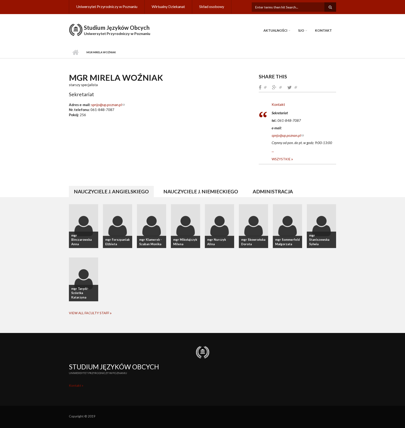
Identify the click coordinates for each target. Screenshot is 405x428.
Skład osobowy (211, 6)
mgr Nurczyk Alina (216, 242)
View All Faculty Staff (89, 313)
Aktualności (275, 30)
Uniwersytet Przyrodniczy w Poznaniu (106, 6)
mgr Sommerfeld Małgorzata (287, 242)
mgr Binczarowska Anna (81, 239)
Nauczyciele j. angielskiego (114, 191)
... (273, 150)
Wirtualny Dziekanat (168, 6)
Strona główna (75, 52)
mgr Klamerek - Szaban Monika (150, 242)
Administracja (273, 191)
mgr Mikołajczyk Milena (185, 242)
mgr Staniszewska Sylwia (319, 239)
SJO (301, 30)
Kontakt (323, 30)
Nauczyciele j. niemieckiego (200, 191)
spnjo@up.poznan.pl (108, 105)
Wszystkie (281, 159)
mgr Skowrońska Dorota (253, 242)
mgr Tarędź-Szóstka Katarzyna (80, 293)
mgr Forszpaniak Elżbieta (117, 242)
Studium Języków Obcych (117, 27)
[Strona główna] (76, 29)
